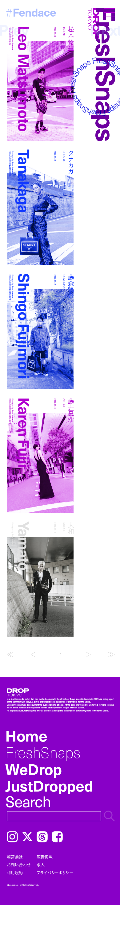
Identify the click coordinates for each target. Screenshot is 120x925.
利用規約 (15, 872)
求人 (41, 864)
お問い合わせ (19, 864)
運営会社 (15, 856)
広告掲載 (45, 856)
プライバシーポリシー (55, 872)
